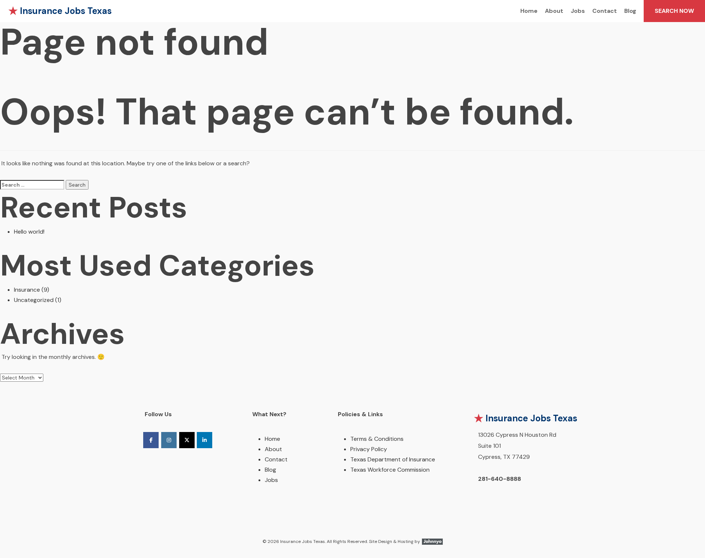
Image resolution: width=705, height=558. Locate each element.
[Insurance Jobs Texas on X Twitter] (187, 440)
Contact (604, 11)
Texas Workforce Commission (390, 470)
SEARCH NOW (674, 11)
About (554, 11)
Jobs (578, 11)
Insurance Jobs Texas (66, 11)
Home (529, 11)
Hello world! (29, 231)
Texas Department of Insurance (392, 459)
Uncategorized (34, 300)
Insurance (27, 290)
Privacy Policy (368, 449)
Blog (630, 11)
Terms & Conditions (377, 439)
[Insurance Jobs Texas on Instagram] (169, 440)
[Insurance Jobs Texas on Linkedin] (204, 440)
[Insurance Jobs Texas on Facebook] (151, 440)
